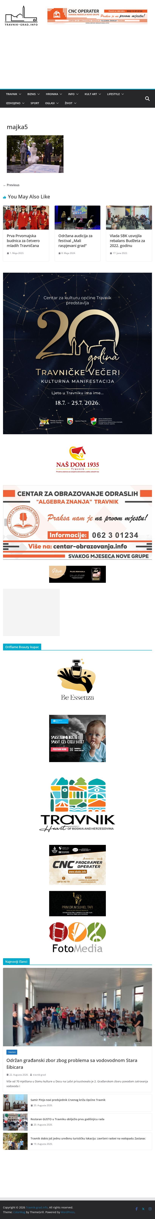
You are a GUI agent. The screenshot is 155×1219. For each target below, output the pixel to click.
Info (71, 94)
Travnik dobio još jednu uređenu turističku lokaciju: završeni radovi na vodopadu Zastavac (88, 1138)
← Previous (11, 185)
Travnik (11, 94)
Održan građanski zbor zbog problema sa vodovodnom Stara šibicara (71, 1063)
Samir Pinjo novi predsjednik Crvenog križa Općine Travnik (68, 1100)
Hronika (52, 94)
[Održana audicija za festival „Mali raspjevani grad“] (78, 208)
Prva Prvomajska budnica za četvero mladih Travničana (23, 240)
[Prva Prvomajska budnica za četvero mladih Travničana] (26, 208)
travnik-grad (39, 1074)
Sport (35, 103)
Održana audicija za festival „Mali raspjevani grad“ (75, 240)
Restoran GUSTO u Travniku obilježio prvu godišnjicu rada (67, 1119)
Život (68, 103)
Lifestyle (113, 94)
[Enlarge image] (147, 277)
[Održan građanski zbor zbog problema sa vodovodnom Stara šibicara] (77, 1007)
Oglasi (50, 103)
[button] (19, 94)
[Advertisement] (77, 60)
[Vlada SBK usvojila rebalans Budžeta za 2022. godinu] (129, 208)
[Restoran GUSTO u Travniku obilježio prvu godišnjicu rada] (15, 1122)
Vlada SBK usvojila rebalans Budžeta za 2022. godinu (127, 240)
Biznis (31, 94)
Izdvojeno (13, 103)
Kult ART (91, 94)
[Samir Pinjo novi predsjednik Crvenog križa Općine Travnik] (15, 1102)
